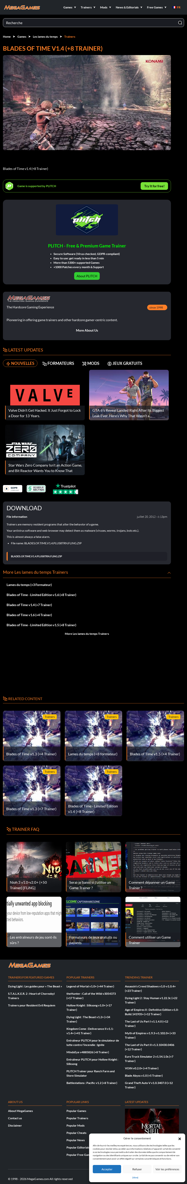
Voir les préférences (167, 1169)
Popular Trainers (77, 1118)
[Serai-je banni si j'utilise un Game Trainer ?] (93, 866)
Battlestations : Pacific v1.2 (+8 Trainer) (91, 1083)
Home (7, 36)
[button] (180, 1138)
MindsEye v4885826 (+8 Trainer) (87, 1052)
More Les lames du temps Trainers (87, 633)
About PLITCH (87, 276)
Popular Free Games (79, 1154)
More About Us (87, 330)
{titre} (135, 1177)
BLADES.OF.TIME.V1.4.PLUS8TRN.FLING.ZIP (36, 556)
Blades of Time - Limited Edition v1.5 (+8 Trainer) (41, 625)
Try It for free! (154, 186)
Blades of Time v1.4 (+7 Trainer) (29, 605)
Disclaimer (15, 1125)
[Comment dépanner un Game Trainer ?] (152, 866)
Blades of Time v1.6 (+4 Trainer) (29, 615)
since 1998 (156, 307)
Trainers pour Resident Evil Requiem (31, 1005)
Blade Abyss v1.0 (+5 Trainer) (144, 1075)
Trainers (69, 36)
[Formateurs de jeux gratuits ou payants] (93, 921)
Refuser (137, 1169)
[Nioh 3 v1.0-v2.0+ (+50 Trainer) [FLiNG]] (34, 866)
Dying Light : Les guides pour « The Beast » (35, 986)
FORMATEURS (60, 363)
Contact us (15, 1118)
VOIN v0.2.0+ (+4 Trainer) (142, 1068)
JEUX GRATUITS (127, 363)
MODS (93, 363)
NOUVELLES (22, 363)
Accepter (107, 1169)
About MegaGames (20, 1110)
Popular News (75, 1140)
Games (21, 36)
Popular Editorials (77, 1147)
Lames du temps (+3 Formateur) (29, 585)
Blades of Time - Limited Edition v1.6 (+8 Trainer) (41, 595)
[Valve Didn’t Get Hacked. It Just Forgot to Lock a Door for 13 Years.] (45, 394)
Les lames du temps (45, 36)
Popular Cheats (76, 1132)
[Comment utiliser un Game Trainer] (152, 921)
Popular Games (76, 1110)
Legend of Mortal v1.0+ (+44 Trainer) (90, 986)
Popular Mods (75, 1125)
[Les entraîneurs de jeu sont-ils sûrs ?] (34, 921)
